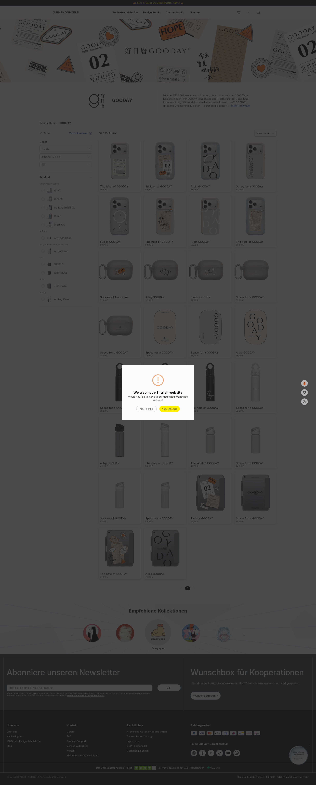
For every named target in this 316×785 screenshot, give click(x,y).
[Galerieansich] (304, 383)
